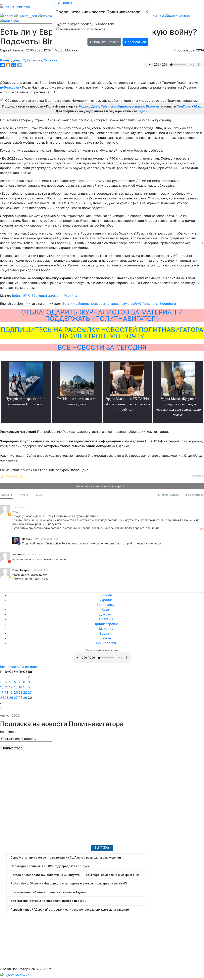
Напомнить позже (104, 42)
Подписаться (135, 42)
